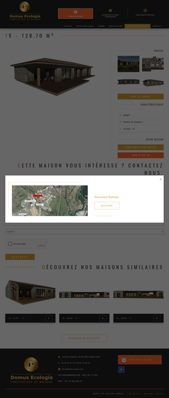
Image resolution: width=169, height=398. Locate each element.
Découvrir (107, 205)
